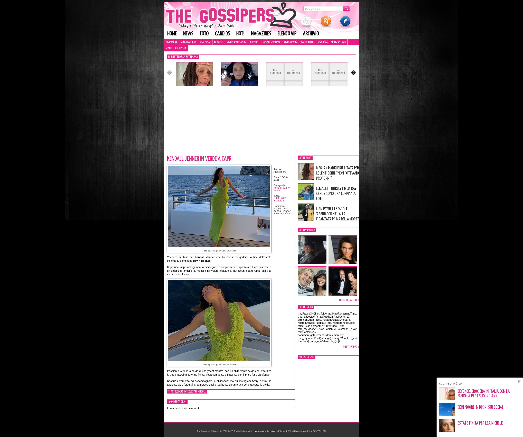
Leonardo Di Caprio (236, 42)
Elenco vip (287, 34)
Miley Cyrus (171, 42)
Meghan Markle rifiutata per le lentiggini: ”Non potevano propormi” (337, 173)
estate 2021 (280, 198)
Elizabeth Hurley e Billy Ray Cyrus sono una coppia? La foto (336, 194)
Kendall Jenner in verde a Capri (199, 159)
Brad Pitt (218, 42)
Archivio (311, 34)
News (188, 34)
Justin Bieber (307, 42)
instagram (279, 200)
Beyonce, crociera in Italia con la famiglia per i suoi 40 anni (483, 393)
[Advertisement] (261, 121)
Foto (204, 34)
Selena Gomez (290, 42)
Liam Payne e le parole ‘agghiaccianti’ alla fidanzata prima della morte (337, 214)
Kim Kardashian (188, 42)
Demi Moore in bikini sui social (480, 407)
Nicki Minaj (205, 42)
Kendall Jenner (282, 188)
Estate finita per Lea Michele (480, 423)
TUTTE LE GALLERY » (349, 300)
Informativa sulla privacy (265, 431)
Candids (222, 34)
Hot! (240, 34)
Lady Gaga (322, 42)
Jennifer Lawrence (271, 42)
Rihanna (254, 42)
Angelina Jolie (338, 42)
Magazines (261, 34)
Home (172, 34)
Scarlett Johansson (176, 48)
